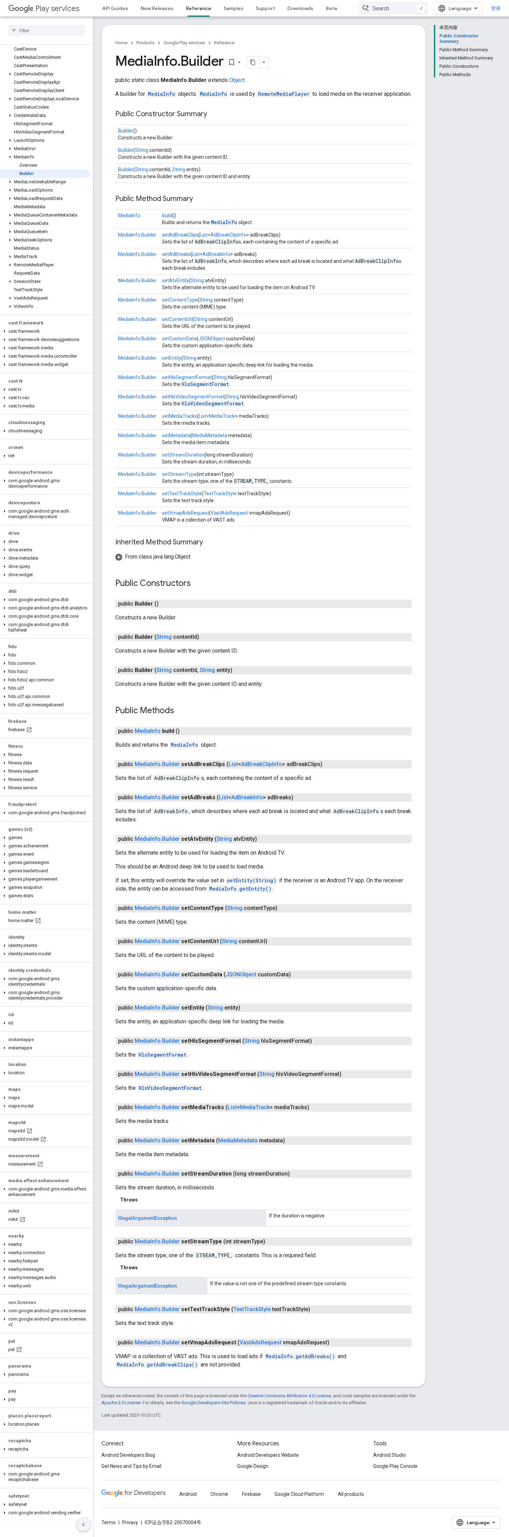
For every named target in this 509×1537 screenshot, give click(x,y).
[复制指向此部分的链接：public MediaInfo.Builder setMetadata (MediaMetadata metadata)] (292, 1140)
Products (145, 42)
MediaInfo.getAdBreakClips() (157, 1364)
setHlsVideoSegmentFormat (193, 396)
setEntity (171, 358)
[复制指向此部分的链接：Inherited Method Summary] (210, 543)
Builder (125, 131)
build (167, 215)
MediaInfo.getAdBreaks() (300, 1356)
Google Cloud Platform (299, 1494)
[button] (45, 74)
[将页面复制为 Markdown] (253, 62)
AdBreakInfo (216, 254)
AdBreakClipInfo (228, 235)
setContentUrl (177, 319)
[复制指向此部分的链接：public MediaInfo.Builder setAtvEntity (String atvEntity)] (264, 839)
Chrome (219, 1494)
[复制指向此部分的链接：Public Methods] (181, 711)
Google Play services (184, 42)
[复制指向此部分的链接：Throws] (145, 1200)
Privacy (130, 1522)
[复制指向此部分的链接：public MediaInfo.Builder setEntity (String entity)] (247, 1008)
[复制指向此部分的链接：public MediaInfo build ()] (187, 731)
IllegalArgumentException (147, 1218)
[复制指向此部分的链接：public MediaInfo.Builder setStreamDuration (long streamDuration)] (297, 1174)
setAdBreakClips (180, 235)
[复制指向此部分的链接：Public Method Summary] (200, 199)
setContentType (180, 300)
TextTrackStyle (220, 493)
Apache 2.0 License (121, 1402)
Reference (198, 8)
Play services (57, 8)
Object (237, 80)
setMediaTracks (179, 416)
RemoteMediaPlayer (284, 94)
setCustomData (179, 338)
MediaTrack (222, 416)
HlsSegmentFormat (205, 384)
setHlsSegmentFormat (187, 377)
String (141, 150)
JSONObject (211, 338)
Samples (233, 8)
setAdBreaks (176, 254)
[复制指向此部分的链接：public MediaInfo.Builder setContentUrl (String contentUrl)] (274, 941)
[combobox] (393, 8)
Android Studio (389, 1455)
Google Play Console (395, 1466)
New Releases (157, 8)
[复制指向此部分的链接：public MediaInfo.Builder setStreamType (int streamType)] (272, 1241)
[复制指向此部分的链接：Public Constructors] (198, 584)
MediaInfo (161, 94)
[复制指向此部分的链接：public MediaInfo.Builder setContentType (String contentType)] (284, 908)
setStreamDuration (183, 455)
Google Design (252, 1466)
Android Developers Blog (128, 1455)
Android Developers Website (268, 1455)
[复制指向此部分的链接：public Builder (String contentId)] (206, 637)
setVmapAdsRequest (185, 513)
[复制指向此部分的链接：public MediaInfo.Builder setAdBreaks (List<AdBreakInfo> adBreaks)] (300, 797)
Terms (108, 1522)
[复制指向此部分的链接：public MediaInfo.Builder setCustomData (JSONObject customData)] (298, 974)
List (204, 235)
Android (188, 1494)
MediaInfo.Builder (137, 235)
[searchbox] (46, 30)
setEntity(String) (251, 880)
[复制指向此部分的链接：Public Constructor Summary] (214, 114)
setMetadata (176, 435)
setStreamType (179, 474)
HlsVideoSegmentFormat (212, 403)
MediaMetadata (209, 435)
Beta (331, 8)
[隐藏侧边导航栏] (83, 1524)
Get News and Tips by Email (131, 1466)
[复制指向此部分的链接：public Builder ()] (165, 604)
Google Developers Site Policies (213, 1402)
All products (351, 1494)
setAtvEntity (175, 280)
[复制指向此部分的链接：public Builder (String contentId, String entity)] (239, 670)
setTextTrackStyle (182, 493)
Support (265, 8)
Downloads (300, 8)
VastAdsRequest (229, 513)
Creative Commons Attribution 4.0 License (289, 1395)
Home (121, 42)
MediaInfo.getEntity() (240, 888)
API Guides (115, 8)
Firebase (251, 1494)
